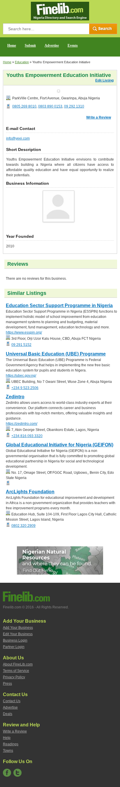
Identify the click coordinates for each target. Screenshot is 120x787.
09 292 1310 (74, 106)
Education (22, 62)
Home (11, 45)
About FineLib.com (18, 664)
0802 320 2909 (23, 526)
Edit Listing (104, 80)
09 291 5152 (21, 345)
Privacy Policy (14, 677)
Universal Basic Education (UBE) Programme (56, 353)
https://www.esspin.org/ (24, 332)
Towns (8, 751)
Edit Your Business (18, 634)
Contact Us (11, 701)
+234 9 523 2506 (24, 388)
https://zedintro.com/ (21, 424)
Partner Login (13, 647)
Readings (10, 744)
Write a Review (98, 117)
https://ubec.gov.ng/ (21, 376)
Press (7, 684)
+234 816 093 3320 (27, 436)
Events (73, 45)
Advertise (52, 45)
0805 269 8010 (24, 106)
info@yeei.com (18, 138)
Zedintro (15, 396)
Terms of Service (16, 671)
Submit (30, 45)
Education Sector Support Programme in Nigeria (59, 305)
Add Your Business (18, 628)
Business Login (15, 640)
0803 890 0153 (50, 106)
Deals (7, 714)
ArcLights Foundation (30, 491)
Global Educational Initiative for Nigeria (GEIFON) (59, 444)
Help (6, 738)
